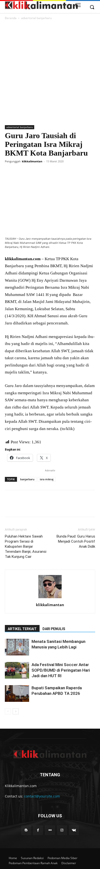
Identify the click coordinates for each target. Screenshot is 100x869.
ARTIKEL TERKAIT (22, 629)
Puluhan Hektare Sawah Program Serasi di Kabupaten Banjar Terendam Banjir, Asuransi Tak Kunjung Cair (25, 546)
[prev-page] (8, 711)
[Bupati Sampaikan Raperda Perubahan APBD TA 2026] (17, 693)
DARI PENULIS (53, 629)
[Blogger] (26, 830)
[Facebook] (10, 172)
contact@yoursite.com (42, 796)
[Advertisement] (50, 73)
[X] (21, 172)
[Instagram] (62, 830)
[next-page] (16, 711)
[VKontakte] (74, 830)
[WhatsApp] (43, 172)
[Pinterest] (32, 172)
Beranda (11, 18)
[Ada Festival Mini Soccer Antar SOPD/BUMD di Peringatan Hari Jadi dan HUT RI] (17, 670)
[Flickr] (50, 830)
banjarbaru (27, 479)
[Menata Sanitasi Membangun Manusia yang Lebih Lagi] (17, 647)
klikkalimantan (32, 161)
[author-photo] (50, 598)
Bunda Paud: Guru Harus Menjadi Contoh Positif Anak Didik (76, 541)
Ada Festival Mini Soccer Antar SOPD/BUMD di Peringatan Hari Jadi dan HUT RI (61, 670)
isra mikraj (46, 479)
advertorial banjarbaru (36, 18)
